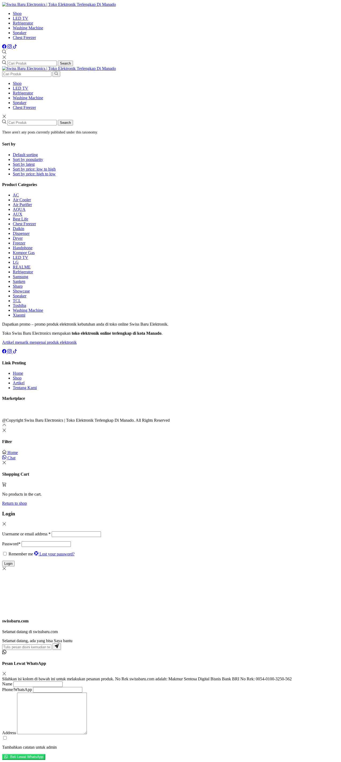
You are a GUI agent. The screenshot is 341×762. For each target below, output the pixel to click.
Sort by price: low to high (34, 169)
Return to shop (14, 503)
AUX (17, 214)
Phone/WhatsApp (17, 689)
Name (7, 684)
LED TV (20, 18)
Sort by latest (24, 164)
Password (11, 544)
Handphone (23, 248)
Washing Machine (28, 28)
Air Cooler (22, 200)
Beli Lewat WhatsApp (26, 757)
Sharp (18, 286)
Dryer (18, 238)
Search (65, 63)
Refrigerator (23, 23)
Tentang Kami (25, 387)
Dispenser (21, 233)
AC (16, 195)
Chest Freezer (24, 37)
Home (18, 373)
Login (8, 564)
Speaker (19, 32)
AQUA (19, 209)
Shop (17, 13)
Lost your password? (57, 554)
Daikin (18, 228)
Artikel (19, 383)
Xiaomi (19, 315)
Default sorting (25, 154)
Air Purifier (22, 204)
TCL (17, 300)
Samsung (20, 276)
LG (16, 262)
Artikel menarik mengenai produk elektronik (39, 342)
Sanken (19, 281)
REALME (22, 267)
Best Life (20, 219)
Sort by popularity (28, 159)
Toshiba (19, 305)
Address (9, 733)
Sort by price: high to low (34, 174)
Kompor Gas (24, 252)
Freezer (19, 243)
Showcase (21, 291)
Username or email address (26, 534)
